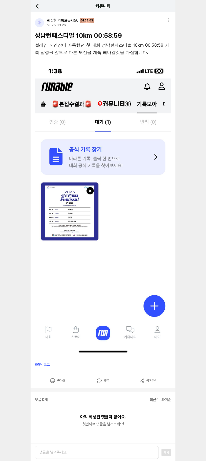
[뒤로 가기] (40, 6)
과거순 (166, 399)
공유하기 (151, 380)
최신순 (154, 399)
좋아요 (61, 380)
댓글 (106, 380)
